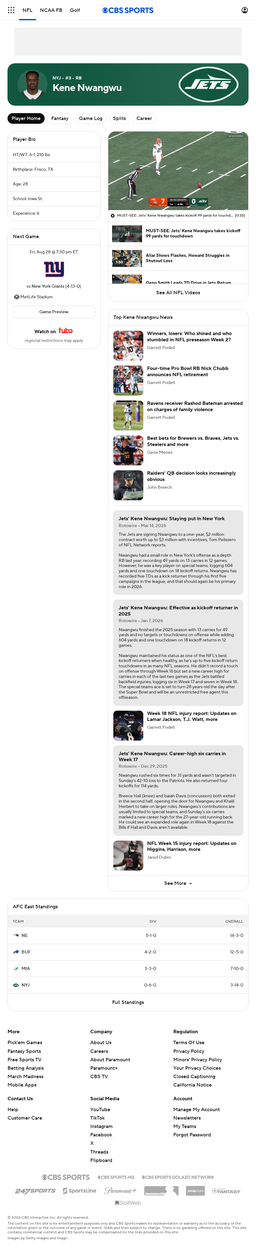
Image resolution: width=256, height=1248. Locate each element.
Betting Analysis (25, 1068)
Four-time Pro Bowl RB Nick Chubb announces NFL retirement (188, 371)
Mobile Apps (22, 1085)
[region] (178, 171)
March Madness (25, 1076)
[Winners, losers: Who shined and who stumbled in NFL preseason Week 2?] (128, 346)
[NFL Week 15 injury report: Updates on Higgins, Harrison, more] (128, 856)
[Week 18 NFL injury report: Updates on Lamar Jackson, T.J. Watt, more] (128, 726)
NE (25, 935)
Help (12, 1109)
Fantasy (59, 118)
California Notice (192, 1079)
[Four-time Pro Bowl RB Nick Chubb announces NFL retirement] (128, 381)
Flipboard (101, 1160)
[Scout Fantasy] (226, 1190)
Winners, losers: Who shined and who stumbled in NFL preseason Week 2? (189, 336)
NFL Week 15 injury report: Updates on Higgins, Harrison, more (191, 846)
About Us (100, 1042)
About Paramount (110, 1060)
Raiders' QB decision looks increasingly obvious (191, 476)
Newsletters (187, 1118)
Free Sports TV (24, 1060)
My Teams (184, 1126)
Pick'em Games (24, 1042)
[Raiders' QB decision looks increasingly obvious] (128, 485)
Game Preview (53, 312)
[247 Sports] (35, 1190)
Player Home (26, 118)
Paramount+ (104, 1068)
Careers (99, 1051)
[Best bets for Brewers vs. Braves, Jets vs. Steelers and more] (128, 450)
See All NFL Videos (178, 293)
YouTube (100, 1109)
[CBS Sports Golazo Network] (178, 1177)
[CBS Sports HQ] (115, 1177)
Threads (99, 1152)
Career (144, 118)
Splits (119, 118)
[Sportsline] (79, 1190)
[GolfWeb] (128, 1203)
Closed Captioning (194, 1071)
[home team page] (54, 269)
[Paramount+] (120, 1189)
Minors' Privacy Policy (197, 1060)
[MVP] (195, 1188)
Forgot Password (192, 1135)
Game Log (90, 118)
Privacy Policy (188, 1051)
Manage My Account (196, 1109)
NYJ (26, 985)
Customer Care (24, 1118)
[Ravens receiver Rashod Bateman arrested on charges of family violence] (128, 415)
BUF (26, 952)
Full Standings (128, 1002)
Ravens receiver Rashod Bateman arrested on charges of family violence (195, 406)
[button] (11, 10)
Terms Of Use (188, 1042)
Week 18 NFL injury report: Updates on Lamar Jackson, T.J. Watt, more (191, 716)
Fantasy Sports (24, 1051)
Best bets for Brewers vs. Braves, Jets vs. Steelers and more (193, 441)
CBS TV (99, 1076)
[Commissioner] (161, 1188)
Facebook (101, 1135)
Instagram (101, 1126)
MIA (26, 969)
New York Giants (48, 286)
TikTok (97, 1118)
